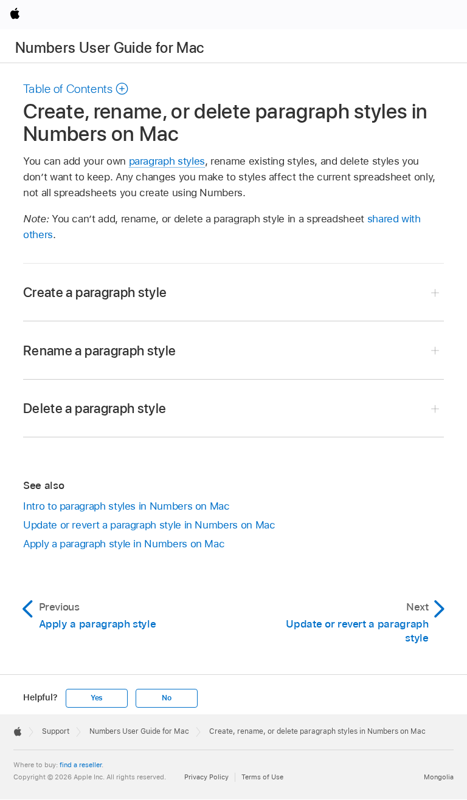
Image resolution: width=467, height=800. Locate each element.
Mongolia (439, 777)
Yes (97, 698)
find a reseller (81, 765)
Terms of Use (262, 777)
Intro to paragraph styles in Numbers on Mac (126, 506)
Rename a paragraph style (99, 350)
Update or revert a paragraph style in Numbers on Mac (149, 525)
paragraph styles (167, 161)
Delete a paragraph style (94, 408)
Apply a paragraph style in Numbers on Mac (123, 544)
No (166, 698)
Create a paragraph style (95, 292)
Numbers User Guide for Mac (109, 47)
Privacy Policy (206, 777)
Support (55, 731)
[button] (76, 88)
